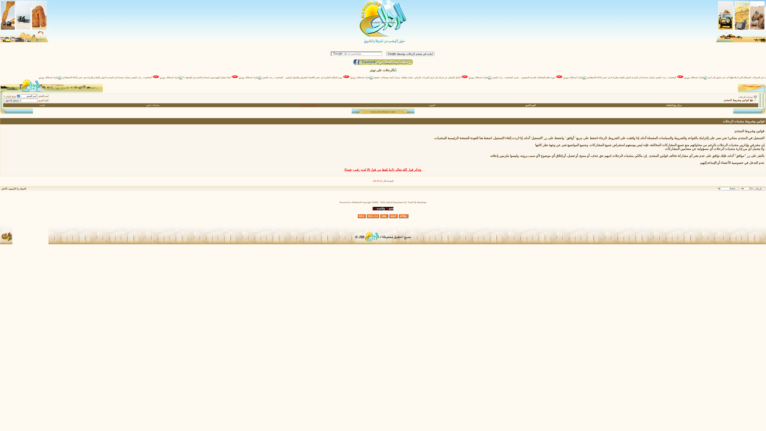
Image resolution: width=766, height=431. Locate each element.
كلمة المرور (43, 100)
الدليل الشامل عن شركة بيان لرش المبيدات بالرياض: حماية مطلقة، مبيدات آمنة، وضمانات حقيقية (432, 77)
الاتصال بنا (21, 189)
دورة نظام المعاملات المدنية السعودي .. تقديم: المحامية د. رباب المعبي (539, 77)
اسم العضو (43, 96)
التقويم (432, 105)
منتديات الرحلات (745, 97)
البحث (42, 105)
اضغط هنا (485, 138)
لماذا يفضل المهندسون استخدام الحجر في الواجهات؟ (222, 77)
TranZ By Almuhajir (417, 202)
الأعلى (4, 189)
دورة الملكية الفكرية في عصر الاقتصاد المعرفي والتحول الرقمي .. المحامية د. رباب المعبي (318, 77)
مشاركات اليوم (153, 105)
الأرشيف (12, 189)
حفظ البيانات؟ (10, 97)
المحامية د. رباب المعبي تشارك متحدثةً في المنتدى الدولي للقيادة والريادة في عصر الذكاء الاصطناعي (647, 77)
